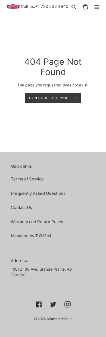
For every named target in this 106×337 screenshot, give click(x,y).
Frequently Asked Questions (38, 193)
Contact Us (21, 207)
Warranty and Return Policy (37, 221)
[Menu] (96, 6)
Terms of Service (27, 179)
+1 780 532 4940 (51, 6)
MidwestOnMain (59, 319)
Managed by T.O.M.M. (31, 235)
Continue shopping (49, 98)
